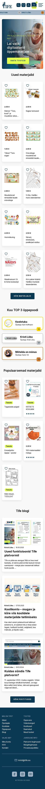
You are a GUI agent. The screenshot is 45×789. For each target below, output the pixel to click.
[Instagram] (22, 774)
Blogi (4, 732)
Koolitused (28, 726)
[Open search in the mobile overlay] (18, 5)
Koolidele (5, 726)
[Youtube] (30, 774)
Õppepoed (6, 729)
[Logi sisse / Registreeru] (29, 5)
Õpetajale (6, 723)
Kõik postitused (22, 699)
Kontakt (5, 748)
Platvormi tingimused (32, 742)
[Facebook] (14, 774)
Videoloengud (29, 723)
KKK (4, 745)
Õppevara (28, 720)
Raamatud (28, 729)
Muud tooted (29, 732)
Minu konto (6, 742)
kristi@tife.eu (24, 760)
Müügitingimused (30, 745)
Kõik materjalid (22, 296)
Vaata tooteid (18, 61)
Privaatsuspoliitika (31, 748)
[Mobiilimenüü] (41, 5)
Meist (4, 720)
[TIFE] (7, 7)
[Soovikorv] (23, 5)
